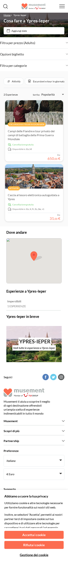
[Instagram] (60, 377)
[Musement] (34, 6)
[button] (13, 81)
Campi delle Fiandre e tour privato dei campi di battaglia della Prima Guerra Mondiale (31, 135)
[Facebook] (45, 377)
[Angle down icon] (51, 42)
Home (7, 15)
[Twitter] (53, 377)
